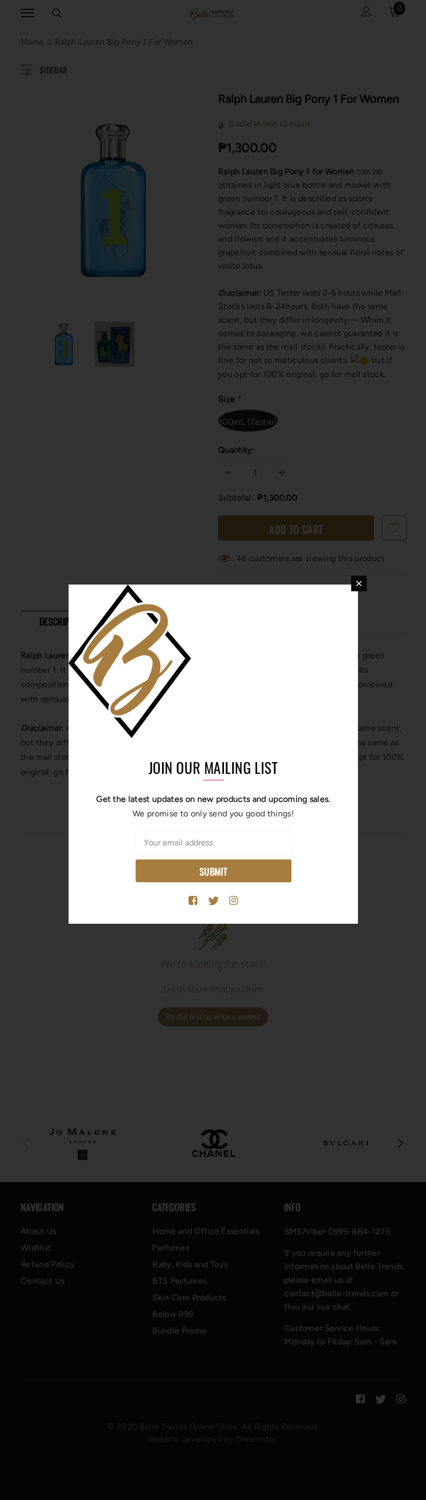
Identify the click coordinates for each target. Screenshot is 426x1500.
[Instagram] (233, 901)
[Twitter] (213, 901)
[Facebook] (193, 901)
